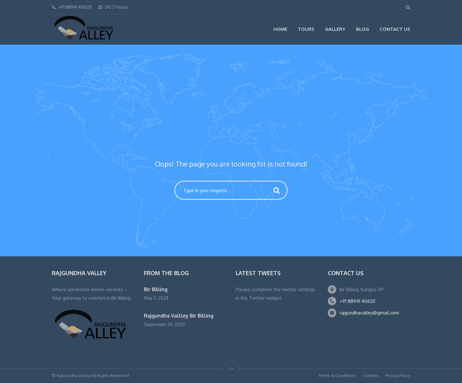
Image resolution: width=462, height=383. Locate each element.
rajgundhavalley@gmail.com (369, 313)
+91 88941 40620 (357, 301)
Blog (362, 29)
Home (280, 29)
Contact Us (395, 29)
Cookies (370, 375)
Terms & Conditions (337, 375)
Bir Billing (156, 289)
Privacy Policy (398, 375)
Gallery (335, 29)
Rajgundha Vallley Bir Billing (178, 316)
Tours (306, 29)
